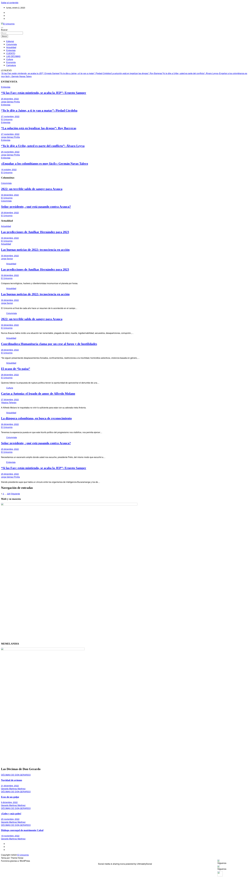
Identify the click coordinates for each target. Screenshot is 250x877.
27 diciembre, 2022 (10, 399)
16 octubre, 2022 (9, 169)
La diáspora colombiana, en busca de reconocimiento (36, 418)
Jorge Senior (7, 258)
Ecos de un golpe (10, 797)
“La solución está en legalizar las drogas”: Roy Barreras (136, 73)
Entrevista (10, 50)
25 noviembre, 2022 (10, 151)
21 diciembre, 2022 (10, 785)
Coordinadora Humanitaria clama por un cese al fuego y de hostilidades (49, 344)
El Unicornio (6, 119)
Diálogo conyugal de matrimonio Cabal (22, 830)
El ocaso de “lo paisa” (15, 368)
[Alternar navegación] (2, 27)
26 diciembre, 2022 (10, 424)
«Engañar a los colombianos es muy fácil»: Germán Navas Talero (44, 163)
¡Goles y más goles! (11, 813)
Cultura (9, 59)
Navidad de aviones (11, 780)
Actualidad (11, 47)
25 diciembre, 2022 (10, 98)
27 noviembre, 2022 (10, 116)
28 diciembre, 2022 (10, 374)
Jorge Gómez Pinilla (10, 101)
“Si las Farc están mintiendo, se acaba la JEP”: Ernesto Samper (30, 73)
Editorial (10, 41)
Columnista (11, 44)
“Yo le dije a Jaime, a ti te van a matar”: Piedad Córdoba (85, 73)
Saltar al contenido (9, 2)
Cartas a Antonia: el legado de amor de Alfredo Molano (38, 393)
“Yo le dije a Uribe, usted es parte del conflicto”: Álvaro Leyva (190, 73)
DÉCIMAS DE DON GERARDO (16, 774)
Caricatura (11, 65)
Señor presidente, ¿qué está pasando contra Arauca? (36, 206)
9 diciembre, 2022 (9, 802)
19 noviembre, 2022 (10, 835)
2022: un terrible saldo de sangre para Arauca (31, 189)
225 (9, 493)
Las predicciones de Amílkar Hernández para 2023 (35, 232)
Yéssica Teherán (8, 402)
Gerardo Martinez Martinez (13, 788)
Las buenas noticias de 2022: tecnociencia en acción (35, 249)
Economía (11, 62)
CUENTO (10, 53)
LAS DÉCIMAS (13, 56)
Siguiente (15, 493)
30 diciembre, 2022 (10, 194)
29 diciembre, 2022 (10, 349)
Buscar (4, 29)
